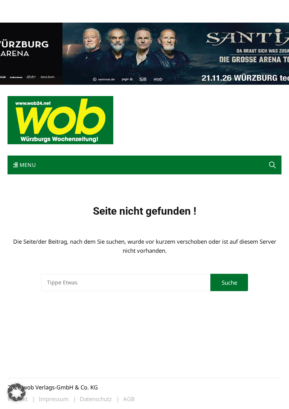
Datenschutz (96, 399)
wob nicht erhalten (59, 7)
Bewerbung (20, 16)
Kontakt (93, 7)
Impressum (119, 7)
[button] (272, 165)
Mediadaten (21, 7)
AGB (129, 399)
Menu (27, 164)
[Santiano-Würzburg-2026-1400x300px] (144, 52)
